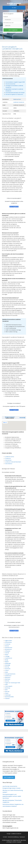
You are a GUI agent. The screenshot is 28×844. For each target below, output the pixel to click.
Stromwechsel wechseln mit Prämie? (15, 92)
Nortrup (7, 667)
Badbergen (8, 663)
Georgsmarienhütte (10, 674)
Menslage (7, 665)
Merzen (7, 646)
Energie (8, 833)
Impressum (22, 837)
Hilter (6, 684)
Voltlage (7, 656)
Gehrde (7, 653)
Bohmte (7, 681)
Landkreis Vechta (9, 456)
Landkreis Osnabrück (18, 102)
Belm (6, 689)
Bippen (7, 661)
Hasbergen (8, 695)
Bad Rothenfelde (9, 696)
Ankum (7, 670)
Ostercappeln (8, 686)
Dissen (6, 693)
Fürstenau (7, 644)
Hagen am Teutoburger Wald (12, 682)
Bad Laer (7, 691)
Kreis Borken (8, 460)
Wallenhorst (8, 675)
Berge (6, 660)
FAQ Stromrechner (10, 84)
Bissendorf (7, 677)
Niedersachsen (17, 99)
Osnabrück (8, 458)
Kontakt (5, 837)
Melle (6, 672)
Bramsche (7, 668)
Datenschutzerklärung (13, 837)
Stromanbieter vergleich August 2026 (15, 82)
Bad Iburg (7, 688)
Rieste (6, 654)
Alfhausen (7, 651)
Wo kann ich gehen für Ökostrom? (14, 94)
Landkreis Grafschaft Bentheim (13, 462)
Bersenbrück (8, 649)
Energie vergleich (14, 3)
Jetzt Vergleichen (14, 206)
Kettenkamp (8, 642)
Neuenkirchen (8, 647)
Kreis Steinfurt (8, 463)
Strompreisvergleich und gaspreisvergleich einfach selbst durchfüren (12, 796)
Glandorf (7, 698)
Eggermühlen (8, 640)
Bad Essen (7, 679)
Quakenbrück (8, 658)
